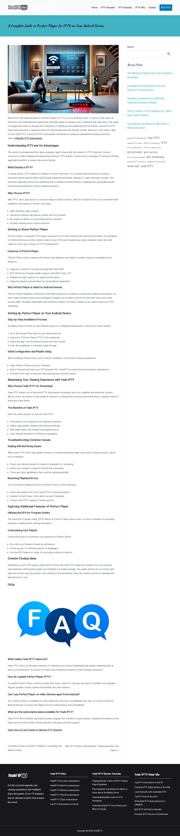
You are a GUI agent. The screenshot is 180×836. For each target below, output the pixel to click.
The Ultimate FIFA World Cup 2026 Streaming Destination (149, 75)
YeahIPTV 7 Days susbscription (64, 799)
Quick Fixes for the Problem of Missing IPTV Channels (35, 730)
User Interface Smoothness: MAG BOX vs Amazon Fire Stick (148, 125)
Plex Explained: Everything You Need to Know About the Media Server (109, 791)
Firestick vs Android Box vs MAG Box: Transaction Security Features (146, 100)
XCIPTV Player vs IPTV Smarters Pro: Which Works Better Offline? (149, 113)
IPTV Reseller (108, 7)
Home (94, 7)
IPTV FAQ (140, 7)
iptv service (151, 152)
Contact (152, 7)
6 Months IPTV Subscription (28, 138)
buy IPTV (154, 138)
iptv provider (135, 152)
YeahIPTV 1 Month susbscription (64, 794)
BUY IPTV (166, 7)
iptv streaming (155, 157)
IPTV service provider (136, 157)
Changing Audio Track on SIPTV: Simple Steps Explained (110, 782)
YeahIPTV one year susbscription (65, 780)
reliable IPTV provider (156, 161)
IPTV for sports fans (152, 147)
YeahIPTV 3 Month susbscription (64, 790)
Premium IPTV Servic (144, 814)
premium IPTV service (136, 161)
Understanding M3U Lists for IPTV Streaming (107, 799)
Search (130, 47)
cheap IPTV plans (134, 143)
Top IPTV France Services (146, 796)
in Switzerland (161, 814)
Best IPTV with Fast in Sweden (148, 809)
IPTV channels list (134, 147)
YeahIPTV (40, 5)
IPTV (164, 143)
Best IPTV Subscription (137, 138)
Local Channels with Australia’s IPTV (151, 791)
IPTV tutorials (125, 7)
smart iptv (133, 166)
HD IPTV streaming (151, 143)
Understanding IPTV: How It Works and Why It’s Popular (109, 807)
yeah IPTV (147, 166)
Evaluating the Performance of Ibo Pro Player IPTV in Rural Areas (146, 88)
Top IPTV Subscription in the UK (64, 804)
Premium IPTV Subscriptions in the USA (153, 787)
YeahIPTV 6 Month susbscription (64, 785)
